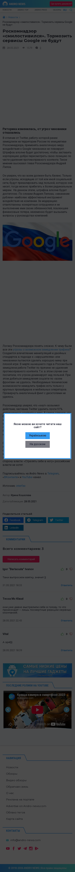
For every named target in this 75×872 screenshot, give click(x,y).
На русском (37, 444)
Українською (37, 435)
